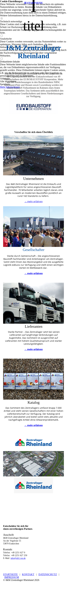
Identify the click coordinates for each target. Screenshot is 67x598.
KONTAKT (28, 574)
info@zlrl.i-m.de (18, 558)
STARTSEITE (10, 574)
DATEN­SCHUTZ (47, 574)
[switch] (1, 18)
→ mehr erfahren (33, 201)
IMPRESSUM (11, 577)
